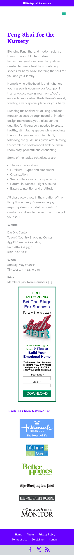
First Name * (37, 374)
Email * (37, 381)
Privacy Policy (47, 534)
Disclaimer (38, 539)
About (30, 534)
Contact (53, 539)
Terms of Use (19, 539)
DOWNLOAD (37, 393)
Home (18, 534)
